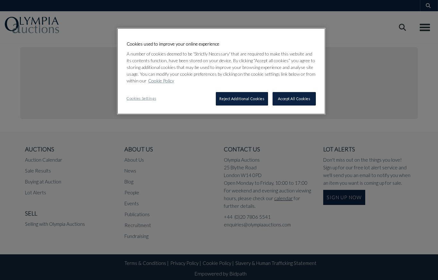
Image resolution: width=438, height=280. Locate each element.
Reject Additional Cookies (241, 99)
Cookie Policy (161, 80)
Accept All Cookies (294, 99)
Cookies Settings (141, 98)
